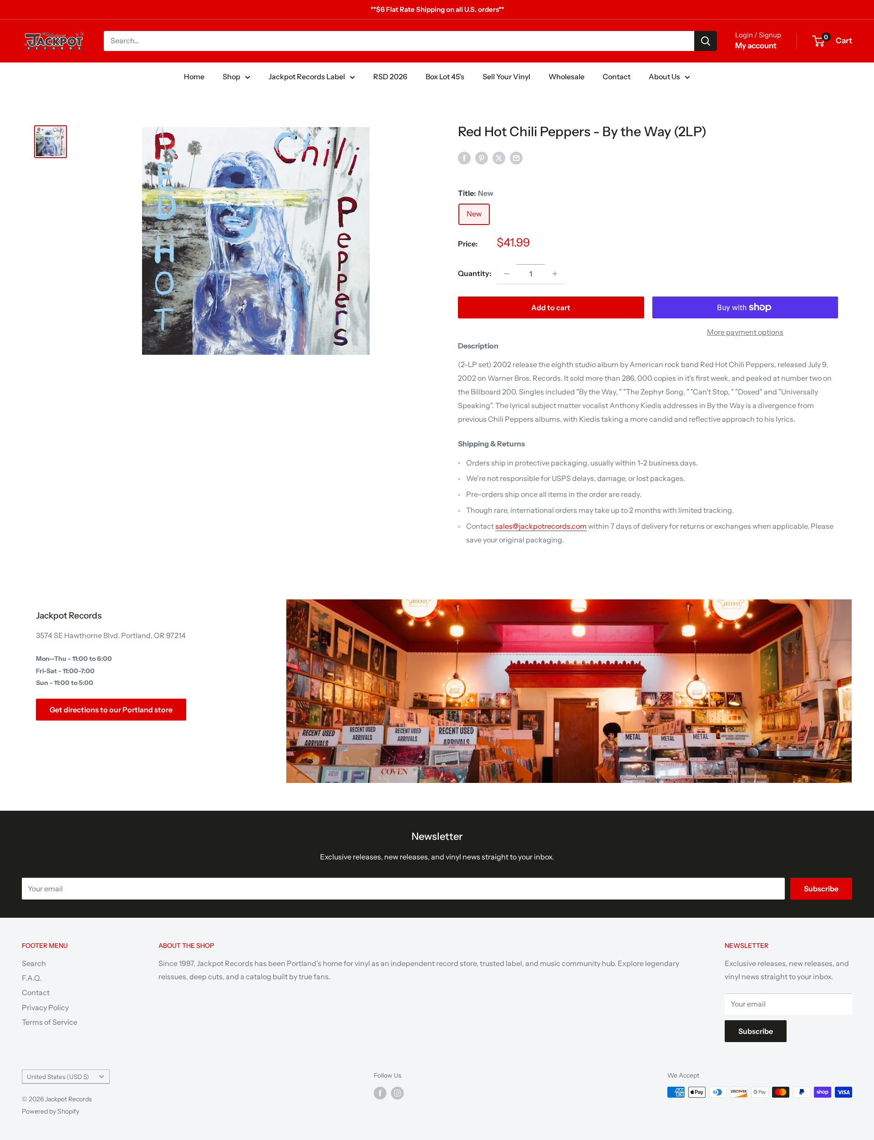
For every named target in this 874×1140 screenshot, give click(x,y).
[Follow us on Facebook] (380, 1093)
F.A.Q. (32, 977)
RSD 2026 (390, 76)
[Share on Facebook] (464, 157)
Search (34, 963)
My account (756, 45)
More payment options (745, 332)
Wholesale (566, 76)
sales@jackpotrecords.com (541, 526)
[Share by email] (516, 157)
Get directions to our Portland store (111, 709)
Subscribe (821, 888)
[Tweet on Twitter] (499, 157)
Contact (616, 76)
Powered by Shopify (50, 1111)
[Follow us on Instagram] (397, 1093)
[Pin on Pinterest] (481, 157)
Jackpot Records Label (307, 76)
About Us (664, 76)
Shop (231, 76)
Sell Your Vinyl (506, 76)
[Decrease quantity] (506, 273)
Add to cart (550, 307)
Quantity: (474, 273)
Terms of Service (49, 1022)
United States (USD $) (58, 1076)
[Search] (705, 41)
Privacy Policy (45, 1007)
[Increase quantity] (554, 273)
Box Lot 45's (445, 76)
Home (194, 76)
